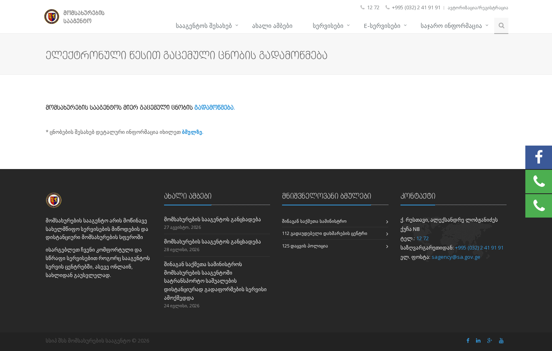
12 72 (422, 238)
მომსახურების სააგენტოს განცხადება (212, 219)
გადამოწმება (214, 107)
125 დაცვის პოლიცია (305, 246)
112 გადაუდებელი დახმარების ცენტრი (324, 233)
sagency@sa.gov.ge (456, 256)
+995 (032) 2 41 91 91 (479, 247)
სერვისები (328, 25)
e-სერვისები (382, 25)
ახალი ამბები (272, 25)
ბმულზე (192, 131)
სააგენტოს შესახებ (204, 25)
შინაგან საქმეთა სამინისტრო (314, 221)
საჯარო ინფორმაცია (451, 25)
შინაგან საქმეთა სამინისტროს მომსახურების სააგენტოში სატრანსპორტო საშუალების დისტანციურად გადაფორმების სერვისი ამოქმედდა (215, 280)
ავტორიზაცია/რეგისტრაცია (478, 7)
